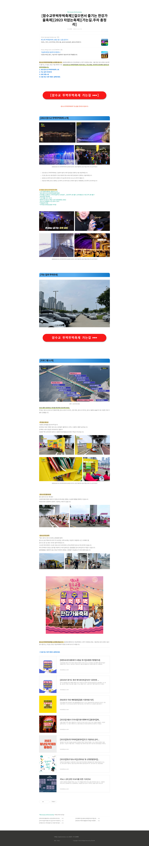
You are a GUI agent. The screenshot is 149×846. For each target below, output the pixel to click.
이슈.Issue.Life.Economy (74, 12)
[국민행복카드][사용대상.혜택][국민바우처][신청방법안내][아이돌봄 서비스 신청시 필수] (86, 818)
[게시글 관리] (47, 801)
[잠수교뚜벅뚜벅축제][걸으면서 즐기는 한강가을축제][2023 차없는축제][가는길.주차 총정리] (74, 20)
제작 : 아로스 (57, 840)
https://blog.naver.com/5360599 (50, 49)
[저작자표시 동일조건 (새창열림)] (58, 801)
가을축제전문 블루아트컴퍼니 (50, 52)
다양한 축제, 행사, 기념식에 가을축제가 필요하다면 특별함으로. (59, 55)
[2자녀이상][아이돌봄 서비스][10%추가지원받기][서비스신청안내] (50, 820)
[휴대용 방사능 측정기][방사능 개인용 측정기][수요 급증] (50, 823)
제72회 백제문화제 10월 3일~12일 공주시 (54, 40)
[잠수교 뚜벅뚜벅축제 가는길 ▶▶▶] (74, 95)
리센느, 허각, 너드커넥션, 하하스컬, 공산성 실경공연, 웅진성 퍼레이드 (61, 42)
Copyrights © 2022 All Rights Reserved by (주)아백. (84, 840)
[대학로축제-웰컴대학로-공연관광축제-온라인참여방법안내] (50, 818)
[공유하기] (45, 801)
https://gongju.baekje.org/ (48, 37)
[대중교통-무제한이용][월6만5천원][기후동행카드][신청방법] (86, 820)
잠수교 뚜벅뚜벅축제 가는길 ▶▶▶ (74, 337)
